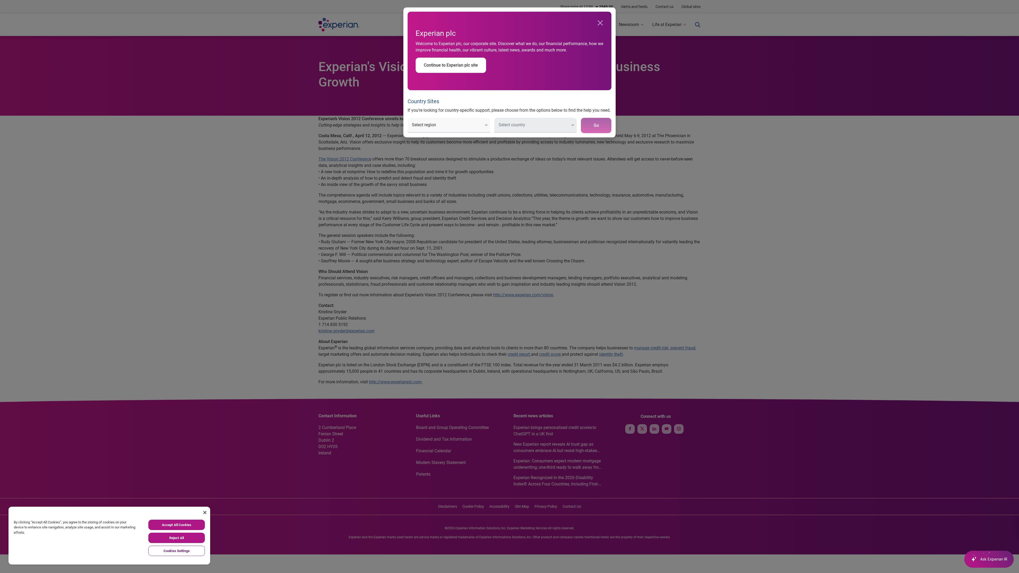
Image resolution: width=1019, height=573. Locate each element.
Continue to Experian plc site (451, 65)
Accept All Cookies (176, 525)
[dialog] (509, 286)
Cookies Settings (176, 551)
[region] (109, 536)
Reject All (176, 538)
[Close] (600, 23)
